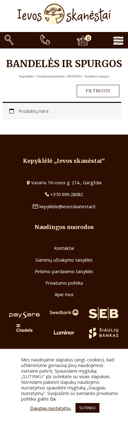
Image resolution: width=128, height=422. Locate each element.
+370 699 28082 (66, 194)
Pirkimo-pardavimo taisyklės (64, 271)
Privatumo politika (64, 283)
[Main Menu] (123, 40)
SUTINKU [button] (87, 408)
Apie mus (64, 294)
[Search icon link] (9, 40)
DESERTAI (74, 76)
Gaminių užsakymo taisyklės (64, 260)
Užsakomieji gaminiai (51, 76)
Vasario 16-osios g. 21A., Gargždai (66, 182)
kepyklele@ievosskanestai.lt (67, 206)
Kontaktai (64, 248)
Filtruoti (98, 91)
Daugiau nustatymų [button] (50, 408)
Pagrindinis (26, 76)
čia (53, 399)
